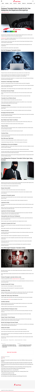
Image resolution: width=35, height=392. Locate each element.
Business (6, 3)
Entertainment (29, 3)
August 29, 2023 (12, 12)
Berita (3, 3)
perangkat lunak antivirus (16, 278)
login (4, 356)
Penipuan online (3, 38)
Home (2, 6)
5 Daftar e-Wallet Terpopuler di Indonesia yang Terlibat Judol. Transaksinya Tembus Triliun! (14, 371)
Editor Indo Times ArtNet (5, 12)
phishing (9, 299)
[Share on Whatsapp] (11, 31)
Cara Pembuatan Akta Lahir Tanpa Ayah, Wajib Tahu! (8, 374)
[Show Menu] (1, 1)
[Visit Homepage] (16, 1)
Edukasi (19, 3)
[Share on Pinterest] (16, 31)
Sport (11, 3)
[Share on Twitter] (6, 31)
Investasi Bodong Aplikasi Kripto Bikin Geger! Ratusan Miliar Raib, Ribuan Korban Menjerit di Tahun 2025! (16, 362)
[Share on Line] (12, 31)
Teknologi (24, 3)
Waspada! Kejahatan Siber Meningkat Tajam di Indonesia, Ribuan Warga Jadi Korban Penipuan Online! (16, 366)
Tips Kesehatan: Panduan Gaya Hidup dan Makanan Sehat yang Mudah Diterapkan (13, 368)
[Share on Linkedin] (7, 31)
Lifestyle (15, 3)
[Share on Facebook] (4, 31)
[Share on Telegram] (9, 31)
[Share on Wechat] (14, 31)
